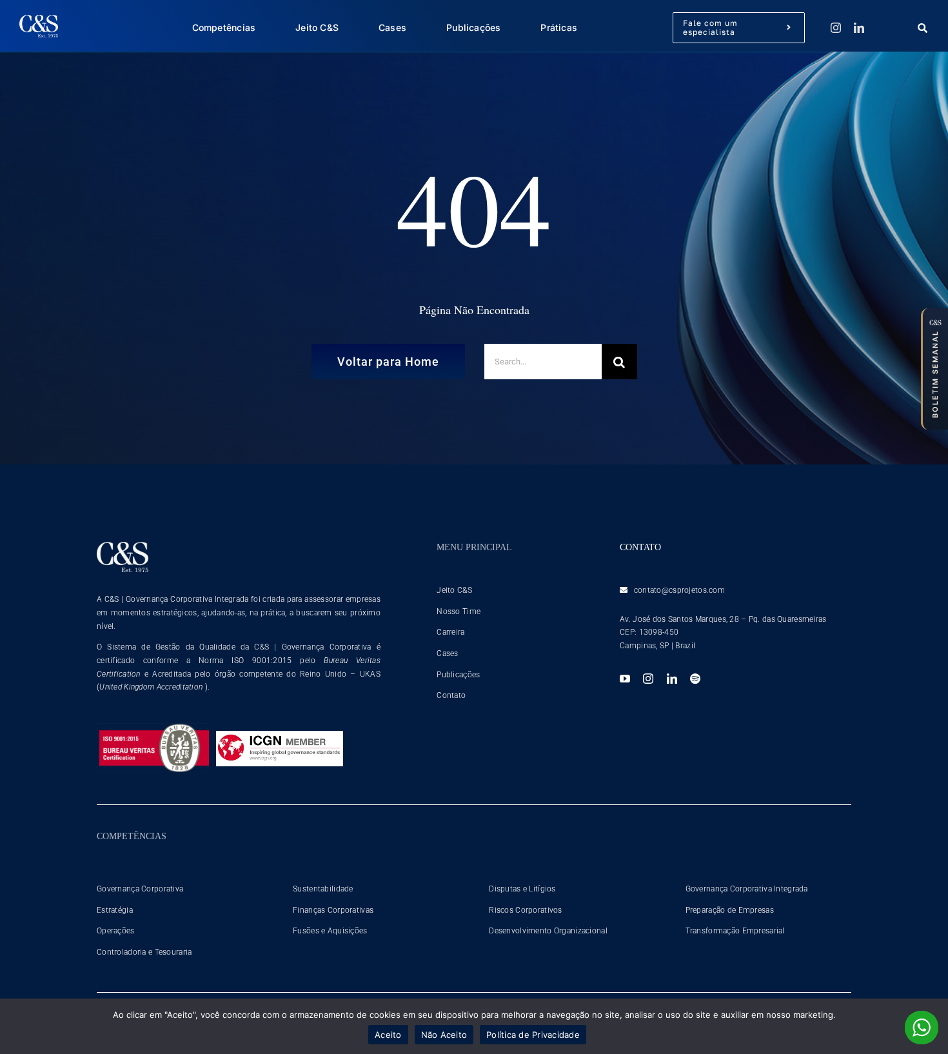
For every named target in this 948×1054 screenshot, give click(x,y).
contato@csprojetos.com (679, 590)
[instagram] (836, 28)
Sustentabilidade (323, 888)
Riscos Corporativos (525, 910)
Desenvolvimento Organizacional (548, 930)
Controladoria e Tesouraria (144, 952)
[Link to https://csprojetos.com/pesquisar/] (921, 28)
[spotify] (695, 678)
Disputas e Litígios (522, 888)
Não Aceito (444, 1034)
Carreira (450, 632)
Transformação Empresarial (735, 930)
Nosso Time (458, 611)
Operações (116, 930)
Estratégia (115, 910)
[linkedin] (859, 28)
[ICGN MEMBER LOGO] (279, 737)
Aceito (388, 1034)
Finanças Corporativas (333, 910)
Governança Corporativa (140, 888)
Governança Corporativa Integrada (747, 888)
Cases (447, 653)
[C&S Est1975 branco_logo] (38, 21)
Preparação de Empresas (730, 910)
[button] (934, 369)
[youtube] (625, 678)
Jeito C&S (454, 590)
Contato (451, 695)
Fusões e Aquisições (330, 930)
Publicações (458, 674)
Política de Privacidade (533, 1034)
